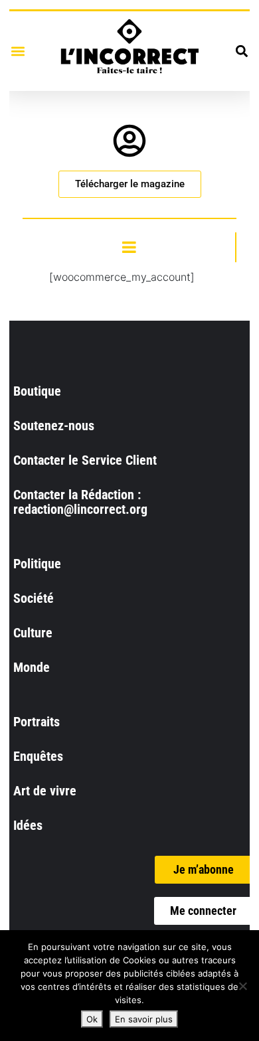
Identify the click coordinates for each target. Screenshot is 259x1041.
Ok (92, 1019)
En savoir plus (144, 1019)
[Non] (242, 986)
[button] (18, 51)
